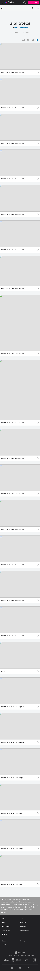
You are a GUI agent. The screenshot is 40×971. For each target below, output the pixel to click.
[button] (32, 8)
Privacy (22, 941)
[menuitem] (24, 2)
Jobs (22, 918)
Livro (3, 671)
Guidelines (6, 930)
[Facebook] (12, 968)
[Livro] (20, 655)
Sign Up (34, 2)
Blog (3, 922)
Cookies (23, 926)
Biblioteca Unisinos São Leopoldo (13, 72)
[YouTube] (20, 968)
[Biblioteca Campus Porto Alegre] (20, 761)
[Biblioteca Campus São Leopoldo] (20, 690)
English (4, 934)
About (4, 918)
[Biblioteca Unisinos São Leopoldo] (20, 56)
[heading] (9, 2)
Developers (6, 926)
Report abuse (25, 930)
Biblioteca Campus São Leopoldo (12, 707)
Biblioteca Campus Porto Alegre (12, 778)
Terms (4, 944)
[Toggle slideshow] (23, 40)
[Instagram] (28, 968)
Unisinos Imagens (21, 27)
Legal (4, 941)
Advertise (23, 922)
